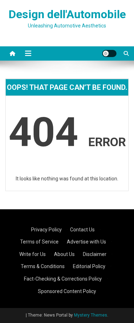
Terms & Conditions (43, 266)
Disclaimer (94, 254)
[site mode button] (109, 53)
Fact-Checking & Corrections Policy (63, 279)
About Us (64, 254)
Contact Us (82, 229)
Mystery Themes (90, 315)
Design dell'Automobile (67, 14)
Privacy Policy (46, 229)
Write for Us (32, 254)
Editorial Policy (89, 266)
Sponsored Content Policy (67, 291)
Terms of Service (39, 242)
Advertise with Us (86, 242)
